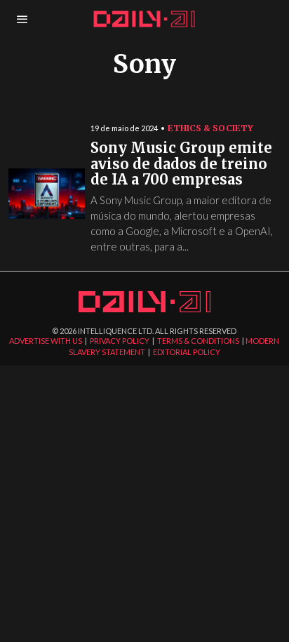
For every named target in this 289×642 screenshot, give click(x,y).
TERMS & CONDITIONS (198, 340)
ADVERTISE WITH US (45, 340)
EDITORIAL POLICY (186, 351)
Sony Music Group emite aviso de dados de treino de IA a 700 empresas (181, 164)
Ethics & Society (210, 128)
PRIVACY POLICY (119, 340)
